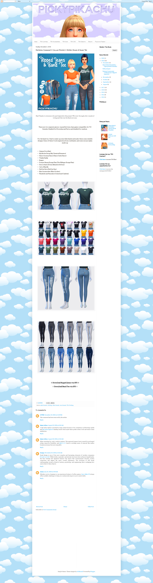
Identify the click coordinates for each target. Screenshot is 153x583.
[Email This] (47, 403)
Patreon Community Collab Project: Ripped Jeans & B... (110, 72)
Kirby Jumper (106, 68)
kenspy (42, 452)
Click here (102, 159)
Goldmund (80, 571)
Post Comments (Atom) (49, 509)
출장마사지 (63, 443)
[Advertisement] (108, 200)
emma (42, 471)
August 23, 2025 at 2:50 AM (55, 425)
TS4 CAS (73, 41)
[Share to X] (50, 403)
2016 (103, 90)
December (106, 62)
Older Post (91, 506)
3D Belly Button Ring (111, 143)
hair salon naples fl (47, 429)
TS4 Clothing (44, 41)
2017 (103, 87)
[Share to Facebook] (52, 403)
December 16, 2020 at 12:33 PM (53, 415)
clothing (50, 405)
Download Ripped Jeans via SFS (65, 383)
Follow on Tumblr (100, 41)
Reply (41, 420)
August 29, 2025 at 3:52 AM (55, 439)
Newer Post (39, 506)
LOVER (42, 415)
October (105, 79)
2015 (103, 92)
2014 (103, 94)
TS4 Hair (65, 41)
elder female (56, 405)
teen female (63, 405)
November (106, 77)
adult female (43, 405)
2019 (103, 60)
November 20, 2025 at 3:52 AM (53, 452)
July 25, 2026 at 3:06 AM (51, 471)
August (105, 84)
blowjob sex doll (45, 457)
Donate (90, 41)
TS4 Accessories (55, 41)
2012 (103, 97)
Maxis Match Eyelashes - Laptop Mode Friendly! (110, 65)
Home (35, 41)
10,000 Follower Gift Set (112, 136)
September (106, 82)
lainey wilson (44, 425)
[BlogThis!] (48, 403)
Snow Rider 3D (85, 474)
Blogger (92, 571)
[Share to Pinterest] (54, 403)
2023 (103, 58)
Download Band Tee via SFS (65, 386)
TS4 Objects (82, 41)
